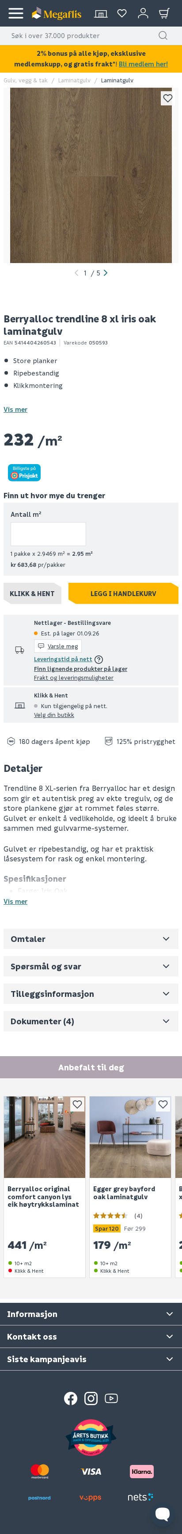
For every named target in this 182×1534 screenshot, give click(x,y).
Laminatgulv (74, 80)
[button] (163, 35)
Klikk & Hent (32, 593)
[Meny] (16, 13)
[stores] (100, 13)
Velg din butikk (54, 714)
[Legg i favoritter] (168, 98)
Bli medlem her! (143, 63)
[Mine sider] (122, 13)
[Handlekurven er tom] (164, 13)
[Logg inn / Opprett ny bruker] (143, 13)
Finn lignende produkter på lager (80, 668)
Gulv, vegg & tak (26, 80)
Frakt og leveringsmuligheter (74, 677)
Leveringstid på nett (63, 658)
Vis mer (15, 409)
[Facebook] (70, 1398)
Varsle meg (63, 646)
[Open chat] (162, 1514)
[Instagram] (91, 1398)
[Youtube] (111, 1398)
